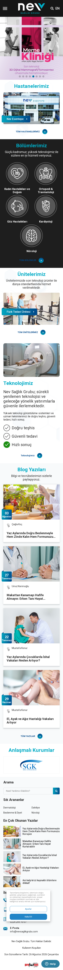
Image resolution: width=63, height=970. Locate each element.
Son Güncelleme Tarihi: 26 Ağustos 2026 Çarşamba (31, 954)
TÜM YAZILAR (28, 736)
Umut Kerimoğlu (20, 586)
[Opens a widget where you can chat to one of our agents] (50, 964)
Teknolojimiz (28, 455)
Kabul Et (28, 917)
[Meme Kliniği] (31, 48)
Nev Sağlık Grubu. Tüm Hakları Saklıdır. (32, 941)
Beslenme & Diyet (12, 812)
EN (57, 8)
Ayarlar (28, 909)
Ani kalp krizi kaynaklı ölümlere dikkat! (39, 881)
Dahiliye (36, 807)
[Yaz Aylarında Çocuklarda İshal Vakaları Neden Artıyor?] (31, 625)
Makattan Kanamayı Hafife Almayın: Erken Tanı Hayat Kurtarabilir (25, 597)
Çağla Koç (17, 524)
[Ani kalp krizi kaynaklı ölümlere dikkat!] (12, 881)
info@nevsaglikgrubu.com (24, 931)
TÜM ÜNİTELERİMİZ (28, 332)
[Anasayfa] (31, 8)
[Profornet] (31, 965)
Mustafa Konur (20, 648)
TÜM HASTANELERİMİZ (28, 131)
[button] (20, 76)
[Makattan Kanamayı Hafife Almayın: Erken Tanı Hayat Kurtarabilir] (31, 563)
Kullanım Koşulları (31, 947)
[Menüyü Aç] (5, 8)
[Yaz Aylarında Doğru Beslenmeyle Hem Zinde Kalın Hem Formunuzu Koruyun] (31, 502)
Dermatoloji (9, 807)
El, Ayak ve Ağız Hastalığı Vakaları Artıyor (30, 720)
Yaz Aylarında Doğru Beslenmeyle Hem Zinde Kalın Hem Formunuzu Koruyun (30, 535)
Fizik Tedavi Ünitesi (18, 311)
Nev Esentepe (15, 119)
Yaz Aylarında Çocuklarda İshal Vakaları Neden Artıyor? (28, 658)
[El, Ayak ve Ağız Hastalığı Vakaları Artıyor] (31, 687)
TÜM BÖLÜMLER (27, 260)
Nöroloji (35, 812)
